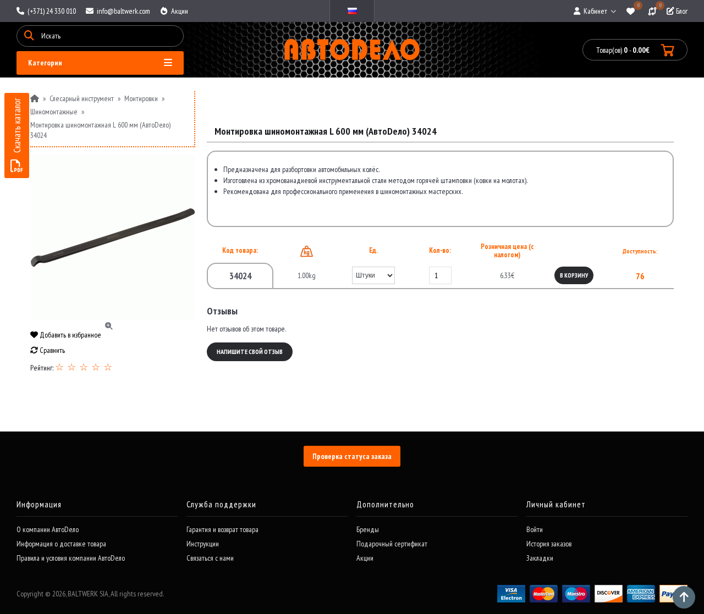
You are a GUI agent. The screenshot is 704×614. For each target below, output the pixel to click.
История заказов (548, 544)
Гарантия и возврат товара (222, 529)
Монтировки (141, 98)
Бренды (367, 529)
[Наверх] (684, 597)
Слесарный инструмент (82, 98)
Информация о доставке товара (61, 544)
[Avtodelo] (352, 49)
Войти (534, 529)
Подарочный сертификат (391, 544)
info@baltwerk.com (122, 11)
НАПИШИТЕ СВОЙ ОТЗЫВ (250, 351)
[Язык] (352, 11)
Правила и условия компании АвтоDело (70, 558)
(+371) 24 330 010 (51, 11)
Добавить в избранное (69, 335)
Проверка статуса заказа (352, 456)
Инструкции (202, 544)
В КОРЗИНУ (574, 275)
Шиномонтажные (54, 112)
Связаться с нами (210, 558)
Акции (178, 11)
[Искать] (29, 36)
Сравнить (51, 350)
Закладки (539, 558)
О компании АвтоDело (47, 529)
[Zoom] (112, 237)
